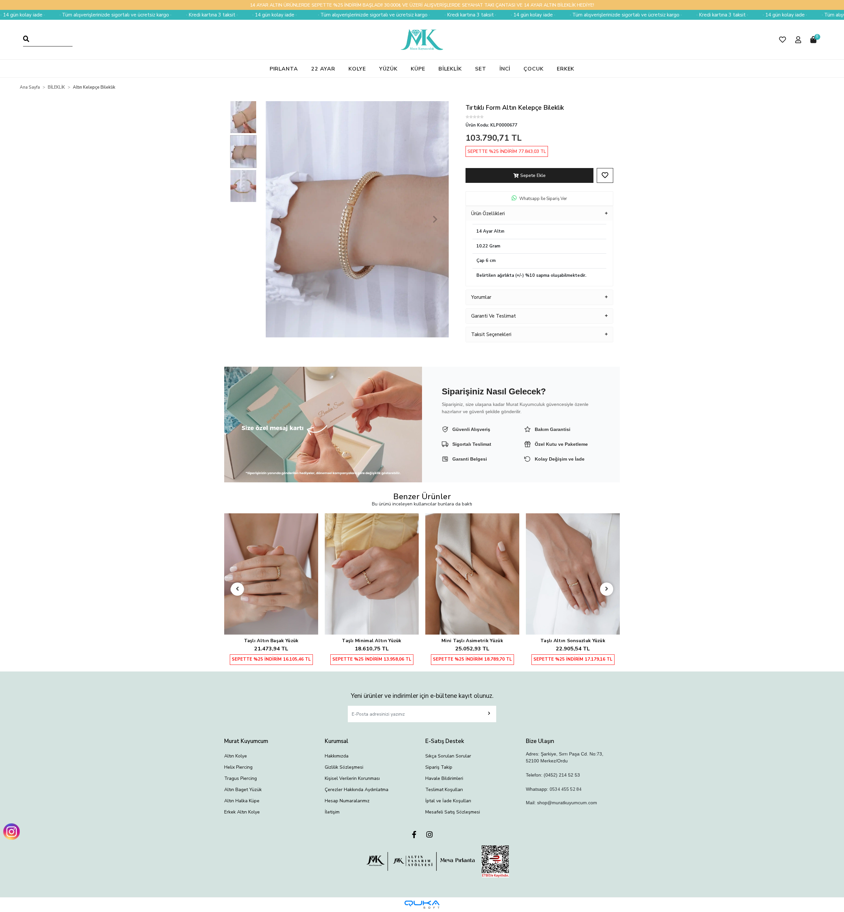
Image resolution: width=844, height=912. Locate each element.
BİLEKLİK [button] (450, 68)
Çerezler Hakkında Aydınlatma (356, 789)
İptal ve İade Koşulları (448, 801)
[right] (607, 589)
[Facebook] (414, 835)
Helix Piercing (238, 767)
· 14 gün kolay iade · (196, 15)
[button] (782, 39)
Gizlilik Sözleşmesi (344, 767)
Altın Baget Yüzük (243, 789)
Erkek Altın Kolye (242, 812)
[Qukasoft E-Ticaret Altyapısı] (422, 904)
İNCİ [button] (505, 68)
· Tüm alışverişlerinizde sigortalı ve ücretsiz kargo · (295, 15)
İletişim (332, 812)
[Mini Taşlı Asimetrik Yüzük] (472, 574)
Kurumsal (336, 741)
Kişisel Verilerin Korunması (352, 778)
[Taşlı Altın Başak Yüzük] (271, 574)
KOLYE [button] (357, 68)
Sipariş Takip (438, 767)
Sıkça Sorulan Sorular (448, 756)
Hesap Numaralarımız (347, 801)
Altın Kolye (235, 756)
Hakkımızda (336, 756)
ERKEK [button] (566, 68)
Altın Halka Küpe (241, 801)
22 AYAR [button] (323, 68)
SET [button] (480, 68)
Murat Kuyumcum (246, 741)
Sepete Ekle (533, 175)
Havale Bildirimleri (444, 778)
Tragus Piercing (240, 778)
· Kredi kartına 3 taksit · (133, 15)
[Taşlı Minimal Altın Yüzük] (372, 574)
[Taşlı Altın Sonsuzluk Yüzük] (573, 574)
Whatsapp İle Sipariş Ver (543, 199)
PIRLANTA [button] (284, 68)
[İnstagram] (429, 835)
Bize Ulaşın (540, 741)
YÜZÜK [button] (388, 68)
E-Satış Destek (444, 741)
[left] (237, 589)
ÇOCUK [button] (534, 68)
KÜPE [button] (418, 68)
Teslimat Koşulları (444, 789)
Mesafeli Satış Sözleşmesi (452, 812)
